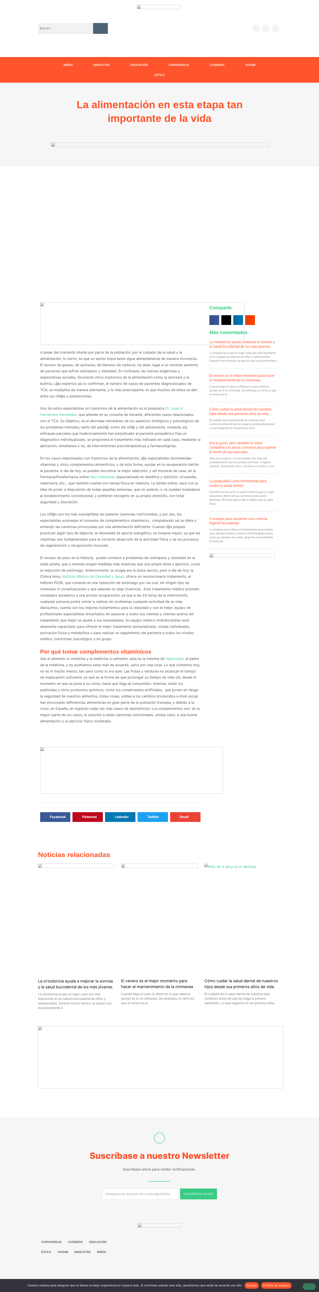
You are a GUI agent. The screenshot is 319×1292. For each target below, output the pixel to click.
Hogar (250, 65)
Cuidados (217, 65)
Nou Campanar (102, 477)
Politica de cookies (276, 1285)
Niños (68, 65)
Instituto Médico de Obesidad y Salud (93, 576)
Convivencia (179, 65)
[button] (55, 817)
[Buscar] (100, 28)
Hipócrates (174, 658)
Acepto (252, 1285)
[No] (309, 1286)
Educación (139, 65)
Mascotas (102, 65)
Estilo (159, 75)
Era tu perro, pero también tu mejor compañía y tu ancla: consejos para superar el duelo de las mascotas (242, 447)
